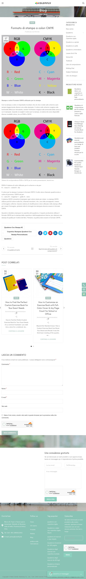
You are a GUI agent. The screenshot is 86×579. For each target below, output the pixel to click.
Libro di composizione (73, 64)
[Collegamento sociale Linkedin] (55, 233)
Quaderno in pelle (72, 46)
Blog (45, 14)
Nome (4, 388)
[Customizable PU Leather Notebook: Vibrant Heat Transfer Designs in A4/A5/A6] (69, 167)
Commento (6, 364)
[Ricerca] (83, 3)
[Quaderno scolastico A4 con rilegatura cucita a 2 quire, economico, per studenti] (69, 127)
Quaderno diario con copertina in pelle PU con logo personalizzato (79, 94)
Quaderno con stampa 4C (13, 227)
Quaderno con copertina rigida (71, 37)
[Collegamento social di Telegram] (60, 233)
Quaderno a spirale (72, 42)
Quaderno (7, 239)
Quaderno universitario (73, 49)
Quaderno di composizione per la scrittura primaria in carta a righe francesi (79, 110)
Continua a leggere (16, 331)
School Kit (69, 57)
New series (69, 29)
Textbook (69, 61)
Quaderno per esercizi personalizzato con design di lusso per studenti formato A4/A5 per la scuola (79, 146)
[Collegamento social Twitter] (45, 233)
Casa (40, 14)
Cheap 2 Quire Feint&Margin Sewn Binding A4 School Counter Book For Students (79, 127)
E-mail (4, 397)
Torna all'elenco (32, 249)
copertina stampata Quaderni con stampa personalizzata (19, 233)
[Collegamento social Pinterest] (50, 233)
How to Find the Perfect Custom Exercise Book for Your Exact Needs (16, 305)
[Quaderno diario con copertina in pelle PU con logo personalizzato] (69, 94)
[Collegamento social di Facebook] (40, 233)
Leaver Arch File (71, 53)
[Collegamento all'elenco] (14, 533)
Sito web (4, 406)
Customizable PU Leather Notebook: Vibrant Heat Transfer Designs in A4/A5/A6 (78, 167)
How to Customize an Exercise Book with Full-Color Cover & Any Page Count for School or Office (48, 308)
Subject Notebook (72, 72)
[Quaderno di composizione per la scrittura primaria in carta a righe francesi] (69, 110)
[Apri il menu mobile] (3, 3)
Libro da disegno (71, 76)
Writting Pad (70, 68)
